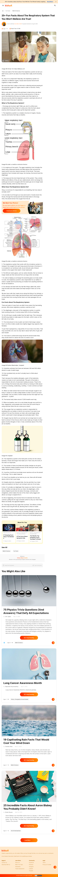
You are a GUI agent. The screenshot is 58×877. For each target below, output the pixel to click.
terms (44, 862)
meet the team (19, 864)
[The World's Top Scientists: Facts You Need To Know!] (35, 527)
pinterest (31, 864)
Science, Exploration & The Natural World (22, 533)
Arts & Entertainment (16, 830)
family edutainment (19, 868)
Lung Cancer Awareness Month (22, 683)
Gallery (7, 60)
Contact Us (4, 862)
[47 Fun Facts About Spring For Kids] (22, 527)
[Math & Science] (4, 643)
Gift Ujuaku (8, 616)
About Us (17, 862)
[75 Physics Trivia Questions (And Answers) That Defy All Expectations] (29, 590)
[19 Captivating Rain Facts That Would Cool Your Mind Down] (29, 720)
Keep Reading (30, 637)
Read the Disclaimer (9, 565)
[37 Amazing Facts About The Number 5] (9, 527)
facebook (31, 862)
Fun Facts (8, 10)
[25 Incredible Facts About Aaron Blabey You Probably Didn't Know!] (29, 786)
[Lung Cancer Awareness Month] (29, 663)
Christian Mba (8, 746)
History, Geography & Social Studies (35, 533)
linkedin (31, 868)
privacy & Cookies (47, 864)
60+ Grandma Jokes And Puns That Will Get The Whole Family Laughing (25, 1)
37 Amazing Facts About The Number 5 (8, 536)
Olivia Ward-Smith (18, 23)
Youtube (31, 870)
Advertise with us (6, 864)
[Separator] (55, 867)
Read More (50, 1)
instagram (31, 866)
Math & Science (7, 532)
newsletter (18, 866)
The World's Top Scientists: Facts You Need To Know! (35, 537)
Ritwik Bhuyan (9, 812)
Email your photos (12, 211)
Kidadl (3, 11)
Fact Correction (38, 565)
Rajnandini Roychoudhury (11, 686)
